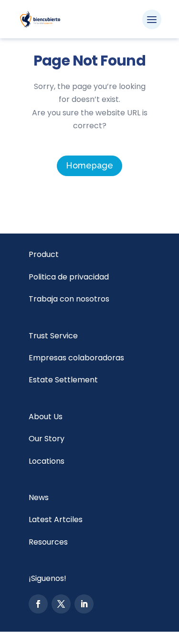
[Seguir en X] (61, 604)
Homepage (89, 165)
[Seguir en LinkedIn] (84, 604)
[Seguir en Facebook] (38, 604)
